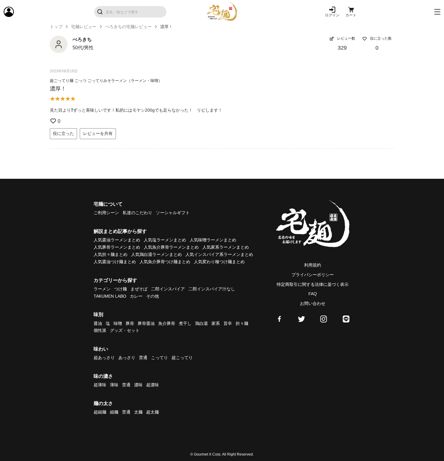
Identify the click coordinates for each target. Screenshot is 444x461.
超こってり (182, 357)
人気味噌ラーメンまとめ (213, 239)
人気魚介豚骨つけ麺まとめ (165, 261)
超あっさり (104, 357)
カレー (136, 296)
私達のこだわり (137, 212)
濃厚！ (58, 89)
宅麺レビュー (83, 26)
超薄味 (100, 384)
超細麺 (100, 412)
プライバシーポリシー (312, 274)
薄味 (114, 384)
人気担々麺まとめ (110, 254)
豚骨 (130, 323)
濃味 (138, 384)
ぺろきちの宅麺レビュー (128, 26)
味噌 (118, 323)
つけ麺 (120, 288)
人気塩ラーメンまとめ (165, 239)
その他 (152, 296)
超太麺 (152, 412)
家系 (215, 323)
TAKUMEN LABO (110, 296)
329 (342, 48)
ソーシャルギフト (173, 212)
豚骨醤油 (146, 323)
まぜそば (138, 288)
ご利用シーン (106, 212)
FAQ (312, 293)
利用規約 (312, 265)
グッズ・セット (125, 330)
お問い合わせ (312, 303)
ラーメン (102, 288)
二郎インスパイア (168, 288)
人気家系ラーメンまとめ (225, 247)
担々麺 (242, 323)
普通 (143, 357)
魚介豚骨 (166, 323)
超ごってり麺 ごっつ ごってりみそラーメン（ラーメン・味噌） (106, 80)
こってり (159, 357)
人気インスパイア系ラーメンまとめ (219, 254)
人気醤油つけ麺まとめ (115, 261)
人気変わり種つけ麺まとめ (219, 261)
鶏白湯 (201, 323)
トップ (56, 26)
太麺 (138, 412)
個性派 (100, 330)
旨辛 (228, 323)
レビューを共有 (98, 133)
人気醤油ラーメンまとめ (117, 239)
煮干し (185, 323)
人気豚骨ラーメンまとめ (117, 247)
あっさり (126, 357)
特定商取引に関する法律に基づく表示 (313, 284)
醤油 (98, 323)
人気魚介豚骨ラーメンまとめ (171, 247)
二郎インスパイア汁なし (211, 288)
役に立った (63, 133)
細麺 (114, 412)
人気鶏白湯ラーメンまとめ (156, 254)
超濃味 (152, 384)
